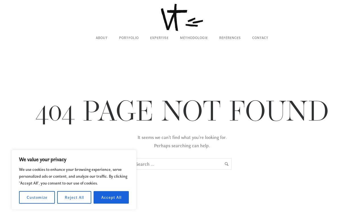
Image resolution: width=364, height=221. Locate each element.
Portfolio (129, 37)
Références (230, 37)
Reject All (74, 197)
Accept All (111, 197)
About (102, 37)
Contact (260, 37)
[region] (73, 180)
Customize (37, 197)
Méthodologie (194, 37)
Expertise (159, 37)
